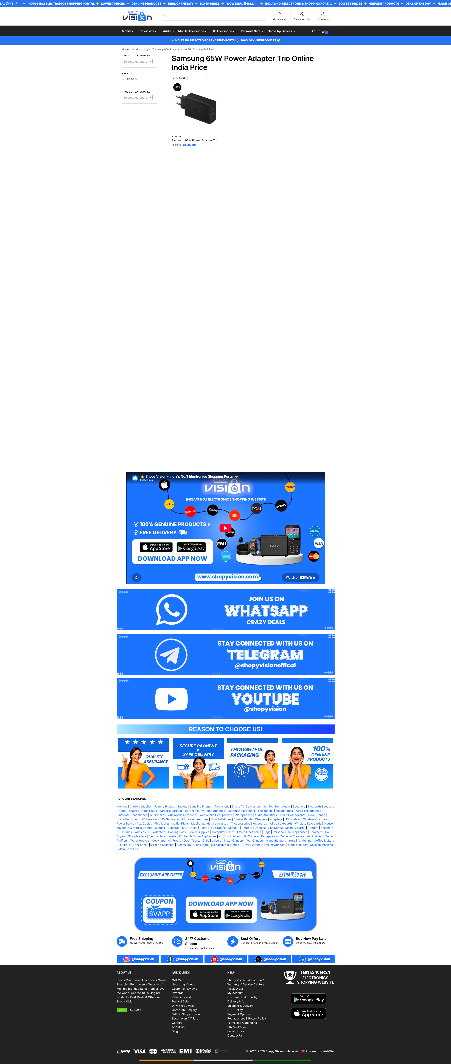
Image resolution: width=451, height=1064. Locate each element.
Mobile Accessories (195, 819)
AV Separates (170, 819)
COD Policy (235, 1010)
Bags (267, 832)
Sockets (233, 827)
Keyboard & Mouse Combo (135, 827)
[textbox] (137, 61)
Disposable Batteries (225, 845)
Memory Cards (295, 827)
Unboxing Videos (183, 984)
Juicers (216, 840)
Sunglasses (220, 823)
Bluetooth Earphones (242, 810)
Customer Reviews (184, 988)
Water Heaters (139, 840)
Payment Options (238, 1014)
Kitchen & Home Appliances (197, 836)
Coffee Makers (324, 840)
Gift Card (178, 980)
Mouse (328, 823)
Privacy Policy (236, 1027)
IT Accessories (240, 823)
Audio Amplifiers (266, 815)
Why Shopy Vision (184, 1005)
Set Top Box (271, 806)
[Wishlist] (215, 89)
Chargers (261, 819)
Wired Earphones (213, 810)
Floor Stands (316, 815)
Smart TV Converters (246, 806)
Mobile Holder (297, 845)
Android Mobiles (141, 806)
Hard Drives (218, 827)
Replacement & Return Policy (246, 1018)
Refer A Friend (181, 997)
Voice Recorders (128, 819)
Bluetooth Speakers (321, 806)
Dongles (260, 827)
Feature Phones (164, 806)
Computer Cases (223, 832)
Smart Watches (221, 819)
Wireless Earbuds (171, 810)
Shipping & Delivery (240, 1005)
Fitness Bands (243, 819)
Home (125, 49)
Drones (160, 827)
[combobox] (137, 61)
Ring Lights (162, 823)
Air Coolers (250, 836)
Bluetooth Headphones (132, 815)
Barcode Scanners (162, 845)
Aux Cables (144, 823)
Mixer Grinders (234, 840)
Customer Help (302, 19)
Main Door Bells (129, 849)
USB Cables (293, 819)
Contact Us (235, 1035)
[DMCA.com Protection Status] (143, 1009)
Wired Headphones (308, 810)
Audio (286, 806)
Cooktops (158, 840)
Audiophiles (158, 815)
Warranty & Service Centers (245, 984)
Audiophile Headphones (216, 815)
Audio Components (292, 815)
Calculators (201, 845)
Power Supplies (199, 832)
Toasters (124, 845)
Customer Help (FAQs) (242, 997)
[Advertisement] (139, 168)
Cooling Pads (177, 832)
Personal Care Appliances (290, 832)
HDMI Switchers (252, 845)
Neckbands (265, 810)
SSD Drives (189, 827)
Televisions (221, 806)
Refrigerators (270, 836)
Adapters (177, 136)
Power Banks (125, 823)
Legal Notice (235, 1031)
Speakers (299, 806)
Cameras (173, 827)
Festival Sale (180, 1001)
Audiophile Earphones (182, 815)
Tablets (182, 806)
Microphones (243, 815)
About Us (178, 1027)
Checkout (323, 19)
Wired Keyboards (281, 823)
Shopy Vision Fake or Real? (245, 980)
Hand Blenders (276, 840)
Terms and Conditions (242, 1022)
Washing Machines (322, 845)
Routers (247, 827)
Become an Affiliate (185, 1018)
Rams (203, 827)
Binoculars (184, 845)
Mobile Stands (200, 823)
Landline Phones (201, 806)
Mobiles (122, 806)
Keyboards (260, 823)
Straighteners (137, 836)
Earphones (192, 810)
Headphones (284, 810)
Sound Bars (149, 810)
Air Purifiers (315, 836)
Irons (291, 840)
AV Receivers (150, 819)
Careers (177, 1022)
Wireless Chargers (315, 819)
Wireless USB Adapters (150, 832)
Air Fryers (174, 840)
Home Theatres (128, 810)
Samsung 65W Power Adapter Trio (195, 140)
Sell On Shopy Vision (186, 1014)
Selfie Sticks (180, 823)
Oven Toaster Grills (196, 840)
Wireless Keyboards (308, 823)
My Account (279, 19)
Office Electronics (249, 832)
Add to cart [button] (196, 152)
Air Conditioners (230, 836)
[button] (320, 31)
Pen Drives (275, 827)
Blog (175, 1031)
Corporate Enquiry (184, 1010)
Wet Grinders (255, 840)
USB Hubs (125, 832)
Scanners (327, 827)
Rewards (177, 993)
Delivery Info (235, 1001)
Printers (313, 827)
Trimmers (316, 832)
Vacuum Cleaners (292, 836)
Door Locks (140, 845)
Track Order (235, 988)
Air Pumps (304, 840)
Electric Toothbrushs (162, 836)
